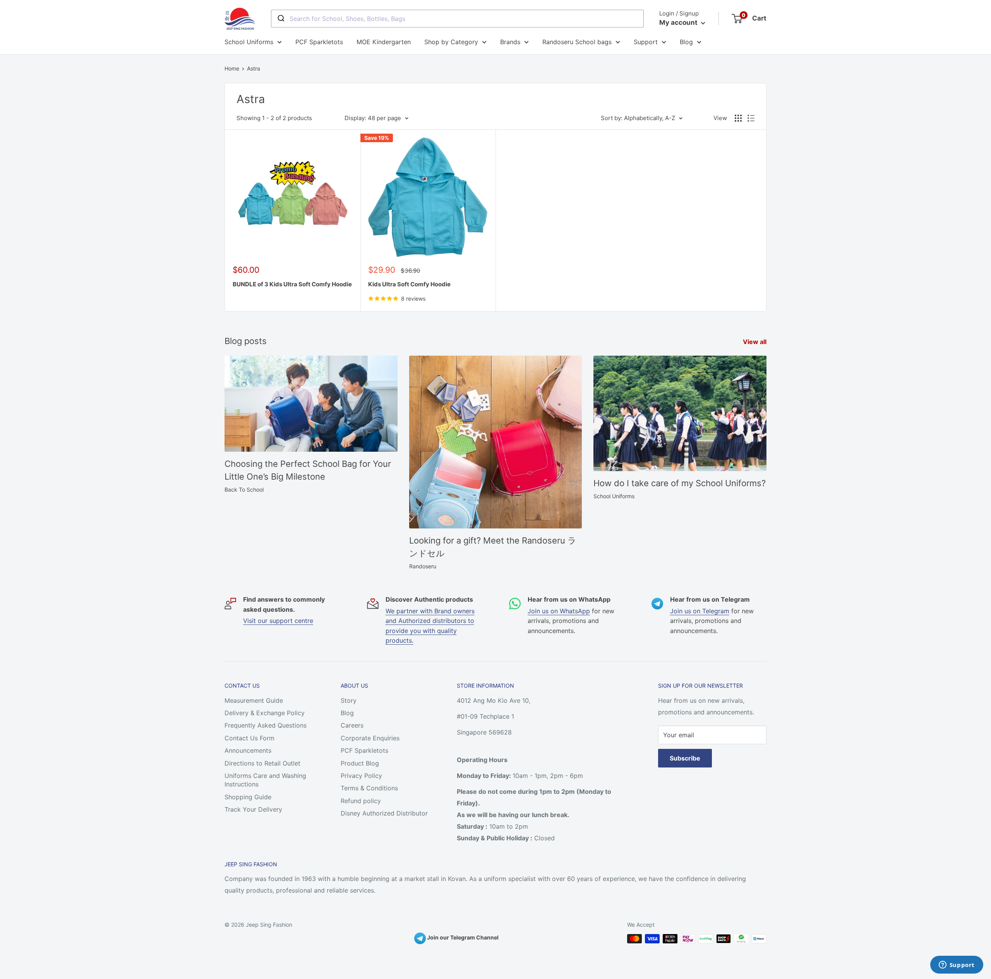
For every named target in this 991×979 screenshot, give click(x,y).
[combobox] (457, 19)
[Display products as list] (751, 118)
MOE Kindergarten (384, 42)
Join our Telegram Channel (462, 937)
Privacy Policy (361, 775)
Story (349, 700)
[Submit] (280, 18)
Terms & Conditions (369, 788)
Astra (253, 68)
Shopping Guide (248, 797)
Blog (686, 42)
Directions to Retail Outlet (262, 763)
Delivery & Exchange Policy (265, 713)
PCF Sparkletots (319, 42)
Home (232, 68)
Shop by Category (451, 42)
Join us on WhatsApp (559, 611)
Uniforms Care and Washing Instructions (265, 780)
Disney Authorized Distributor (384, 813)
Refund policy (361, 801)
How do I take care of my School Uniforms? (679, 483)
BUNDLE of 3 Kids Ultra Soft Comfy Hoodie (292, 284)
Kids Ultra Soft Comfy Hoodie (409, 284)
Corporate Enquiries (370, 738)
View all (755, 342)
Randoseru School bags (577, 42)
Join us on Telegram (699, 611)
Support (646, 42)
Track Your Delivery (253, 809)
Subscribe (685, 758)
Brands (510, 42)
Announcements (248, 750)
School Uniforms (249, 42)
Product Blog (360, 763)
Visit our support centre (278, 621)
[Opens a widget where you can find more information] (956, 965)
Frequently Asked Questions (266, 725)
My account (679, 22)
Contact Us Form (249, 738)
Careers (352, 725)
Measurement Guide (254, 700)
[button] (155, 896)
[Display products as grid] (738, 118)
